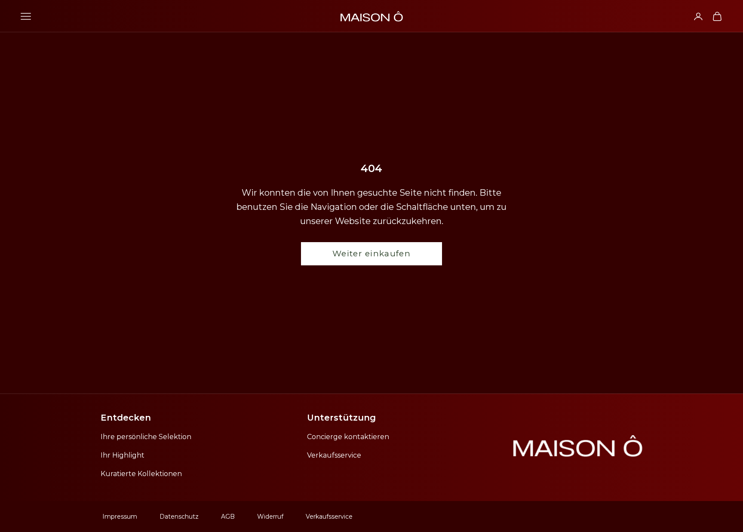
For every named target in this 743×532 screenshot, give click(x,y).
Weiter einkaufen (371, 253)
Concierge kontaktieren (348, 437)
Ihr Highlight (122, 455)
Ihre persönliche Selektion (146, 437)
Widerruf (270, 516)
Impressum (119, 516)
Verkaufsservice (334, 455)
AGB (228, 516)
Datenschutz (179, 516)
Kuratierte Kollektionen (141, 474)
